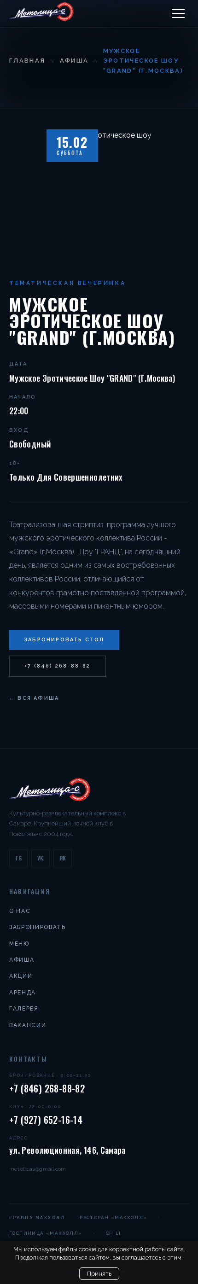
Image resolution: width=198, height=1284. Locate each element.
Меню (19, 944)
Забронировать (37, 927)
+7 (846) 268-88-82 (57, 666)
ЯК (62, 858)
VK (40, 858)
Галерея (24, 1008)
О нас (19, 911)
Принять (99, 1273)
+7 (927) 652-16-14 (45, 1120)
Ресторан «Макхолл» (113, 1217)
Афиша (74, 60)
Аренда (22, 992)
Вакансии (27, 1025)
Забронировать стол (64, 640)
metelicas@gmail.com (37, 1169)
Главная (27, 60)
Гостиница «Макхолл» (45, 1233)
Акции (20, 976)
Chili (113, 1233)
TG (18, 858)
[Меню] (178, 14)
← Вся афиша (34, 698)
